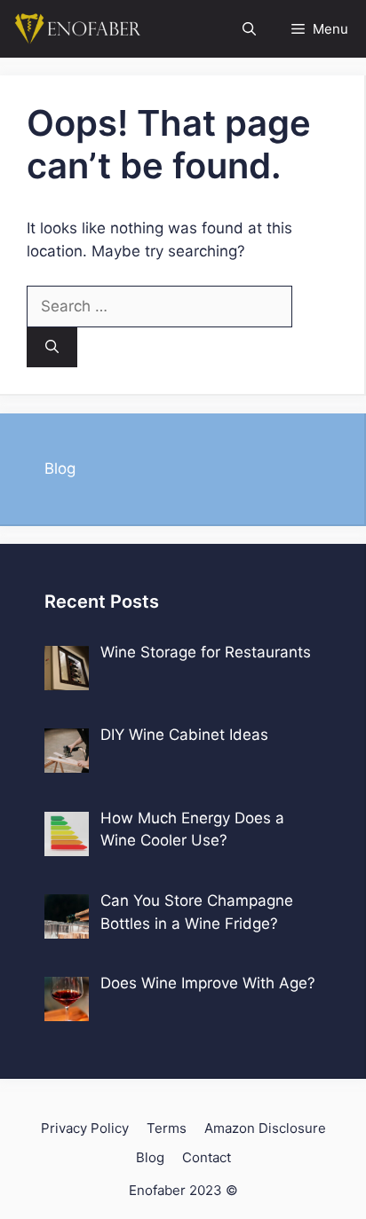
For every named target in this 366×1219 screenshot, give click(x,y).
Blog (60, 468)
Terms (167, 1128)
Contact (206, 1157)
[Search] (52, 347)
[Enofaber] (75, 29)
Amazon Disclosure (265, 1128)
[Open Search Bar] (249, 29)
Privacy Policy (85, 1128)
